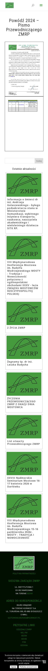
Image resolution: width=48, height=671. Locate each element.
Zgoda (13, 667)
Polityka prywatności (24, 573)
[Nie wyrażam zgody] (44, 661)
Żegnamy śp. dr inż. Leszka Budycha (20, 363)
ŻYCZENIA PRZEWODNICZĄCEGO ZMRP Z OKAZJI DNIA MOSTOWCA (21, 403)
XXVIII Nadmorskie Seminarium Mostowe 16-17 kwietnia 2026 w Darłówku (24, 482)
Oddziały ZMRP (24, 629)
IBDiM (30, 593)
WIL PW (24, 632)
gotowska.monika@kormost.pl (24, 617)
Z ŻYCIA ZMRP (16, 327)
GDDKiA (24, 645)
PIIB (24, 642)
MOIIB (24, 639)
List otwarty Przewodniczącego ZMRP (23, 442)
